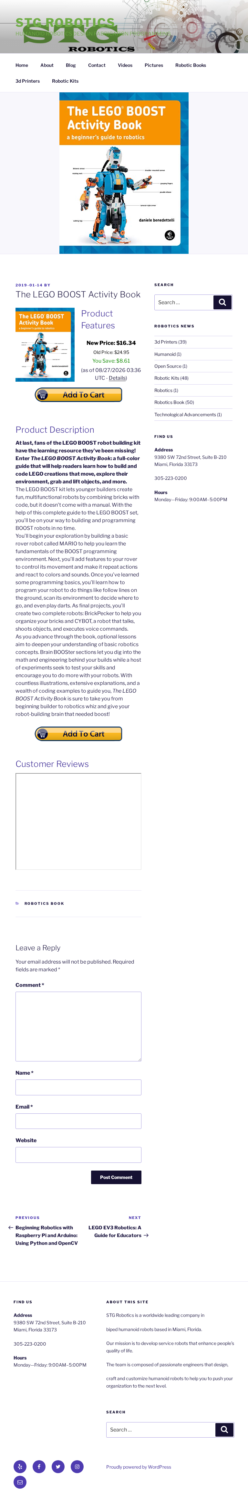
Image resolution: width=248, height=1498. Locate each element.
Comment (30, 985)
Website (26, 1140)
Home (22, 65)
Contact (97, 65)
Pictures (154, 65)
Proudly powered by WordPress (138, 1467)
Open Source (167, 366)
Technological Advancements (185, 414)
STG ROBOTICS (66, 22)
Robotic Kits (65, 81)
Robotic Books (190, 65)
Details (117, 378)
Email (24, 1107)
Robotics (163, 390)
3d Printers (28, 81)
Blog (71, 65)
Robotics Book (45, 903)
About (47, 65)
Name (25, 1073)
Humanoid (165, 354)
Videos (125, 65)
